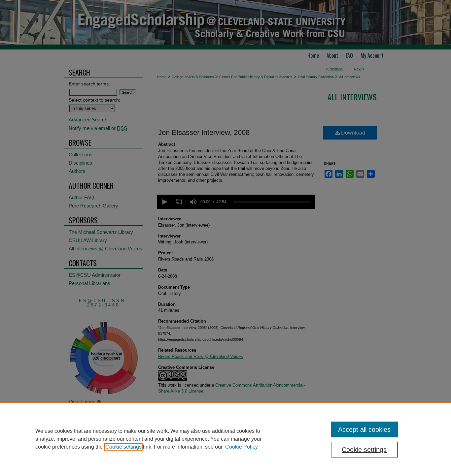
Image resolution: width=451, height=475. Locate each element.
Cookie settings (123, 447)
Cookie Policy (241, 447)
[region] (225, 438)
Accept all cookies (364, 429)
